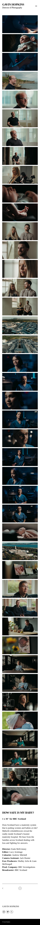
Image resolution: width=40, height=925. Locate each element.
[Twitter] (11, 911)
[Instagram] (3, 911)
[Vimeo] (7, 911)
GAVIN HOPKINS (10, 906)
